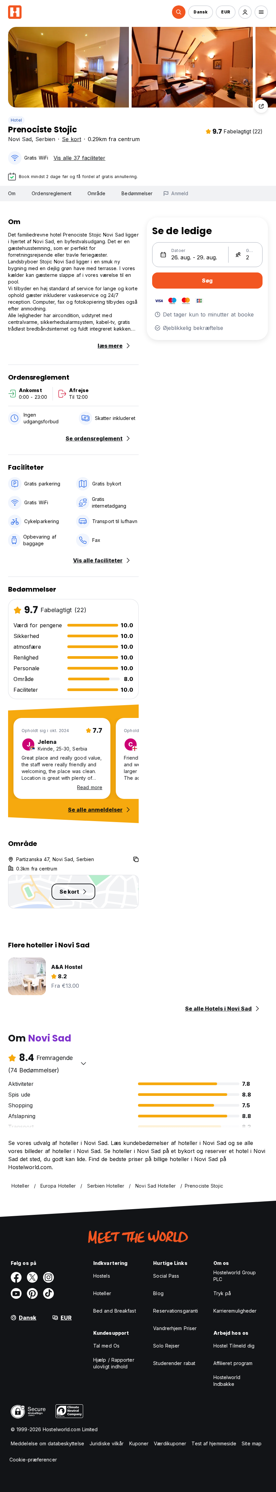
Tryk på (222, 1293)
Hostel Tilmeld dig (234, 1346)
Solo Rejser (166, 1346)
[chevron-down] (83, 1063)
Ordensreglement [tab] (51, 193)
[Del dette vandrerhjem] (261, 106)
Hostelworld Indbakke (226, 1380)
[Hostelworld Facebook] (16, 1277)
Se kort (71, 139)
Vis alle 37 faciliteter (79, 158)
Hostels (101, 1276)
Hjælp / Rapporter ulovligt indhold (113, 1363)
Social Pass (166, 1276)
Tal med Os (106, 1346)
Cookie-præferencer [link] (33, 1459)
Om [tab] (11, 193)
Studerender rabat (174, 1363)
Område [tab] (97, 193)
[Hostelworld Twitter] (32, 1277)
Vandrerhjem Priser (175, 1328)
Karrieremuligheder (235, 1311)
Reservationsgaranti (175, 1311)
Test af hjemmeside (214, 1443)
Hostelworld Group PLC (234, 1276)
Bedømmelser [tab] (137, 193)
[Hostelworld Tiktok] (48, 1293)
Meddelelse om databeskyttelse (47, 1443)
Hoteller (102, 1293)
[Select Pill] (178, 12)
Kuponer (139, 1443)
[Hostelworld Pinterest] (32, 1293)
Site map (252, 1443)
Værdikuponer (170, 1443)
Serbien (45, 139)
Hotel (16, 120)
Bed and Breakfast (114, 1311)
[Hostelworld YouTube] (16, 1293)
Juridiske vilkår (107, 1443)
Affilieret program (233, 1363)
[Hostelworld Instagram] (48, 1277)
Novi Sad (20, 139)
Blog (158, 1293)
